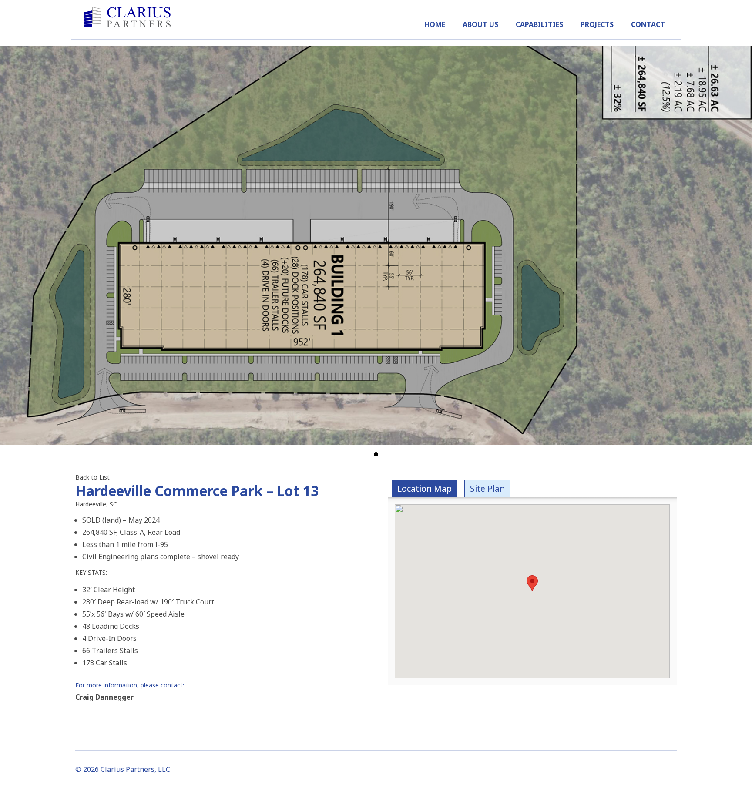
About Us (480, 24)
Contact (648, 24)
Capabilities (539, 24)
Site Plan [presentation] (487, 488)
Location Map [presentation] (424, 488)
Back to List (92, 477)
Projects (597, 24)
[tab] (424, 488)
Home (434, 24)
